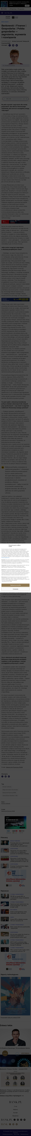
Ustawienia (15, 589)
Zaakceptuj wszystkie (15, 585)
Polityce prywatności (5, 557)
